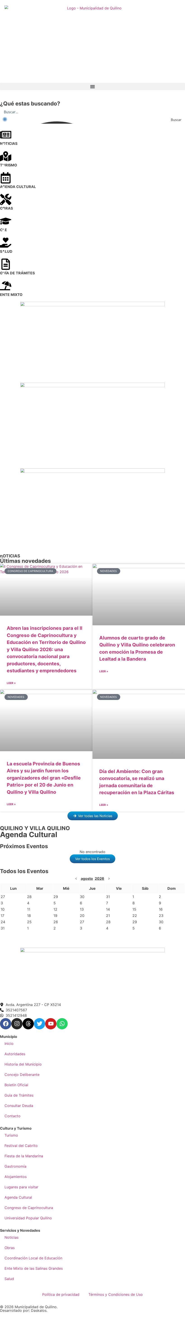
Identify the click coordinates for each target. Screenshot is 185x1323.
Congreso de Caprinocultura (29, 1207)
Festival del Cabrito (21, 1145)
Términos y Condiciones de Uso (115, 1294)
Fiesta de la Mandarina (24, 1156)
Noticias (11, 1237)
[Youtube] (50, 1023)
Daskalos (38, 1310)
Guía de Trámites (19, 1095)
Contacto (13, 1116)
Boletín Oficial (16, 1085)
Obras (10, 1247)
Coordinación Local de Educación (33, 1258)
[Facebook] (5, 1023)
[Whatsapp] (62, 1023)
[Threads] (28, 1023)
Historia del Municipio (23, 1064)
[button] (92, 86)
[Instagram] (17, 1023)
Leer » (11, 683)
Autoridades (15, 1054)
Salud (9, 1278)
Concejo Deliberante (22, 1074)
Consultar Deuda (19, 1105)
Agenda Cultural (18, 1197)
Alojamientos (16, 1176)
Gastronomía (15, 1166)
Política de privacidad (60, 1294)
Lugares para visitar (21, 1187)
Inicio (9, 1043)
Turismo (11, 1135)
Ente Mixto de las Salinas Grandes (34, 1268)
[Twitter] (39, 1023)
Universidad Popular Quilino (28, 1218)
